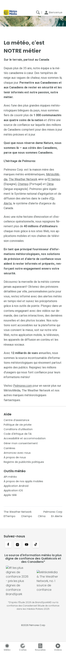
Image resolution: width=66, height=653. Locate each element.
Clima (50, 184)
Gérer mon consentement (21, 443)
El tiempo (54, 179)
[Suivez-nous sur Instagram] (17, 544)
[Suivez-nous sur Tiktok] (35, 544)
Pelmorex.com (22, 385)
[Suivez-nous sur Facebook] (8, 544)
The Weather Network (23, 179)
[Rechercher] (38, 12)
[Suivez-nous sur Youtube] (26, 544)
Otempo (23, 184)
